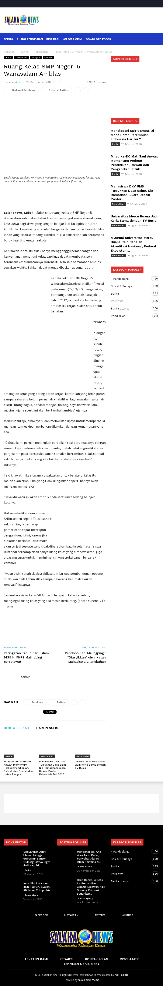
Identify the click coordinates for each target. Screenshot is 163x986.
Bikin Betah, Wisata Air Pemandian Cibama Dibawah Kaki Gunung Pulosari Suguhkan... (91, 886)
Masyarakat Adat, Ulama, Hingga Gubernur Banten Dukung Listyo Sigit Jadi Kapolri (36, 858)
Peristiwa (131, 301)
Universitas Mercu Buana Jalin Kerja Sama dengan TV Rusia (90, 764)
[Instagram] (139, 3)
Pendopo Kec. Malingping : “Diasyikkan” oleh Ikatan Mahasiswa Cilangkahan (85, 657)
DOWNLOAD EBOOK (98, 39)
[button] (153, 39)
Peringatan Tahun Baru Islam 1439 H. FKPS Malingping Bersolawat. (26, 657)
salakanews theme (88, 980)
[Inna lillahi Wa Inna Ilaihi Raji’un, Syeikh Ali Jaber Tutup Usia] (12, 888)
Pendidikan (21, 57)
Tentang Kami (36, 959)
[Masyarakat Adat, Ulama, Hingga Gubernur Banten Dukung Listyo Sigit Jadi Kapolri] (12, 856)
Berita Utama (131, 308)
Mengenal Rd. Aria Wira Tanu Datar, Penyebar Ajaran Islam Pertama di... (89, 857)
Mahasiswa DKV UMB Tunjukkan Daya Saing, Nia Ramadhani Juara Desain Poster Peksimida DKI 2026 (53, 768)
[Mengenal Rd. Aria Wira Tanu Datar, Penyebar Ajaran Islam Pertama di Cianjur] (65, 856)
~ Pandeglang (131, 278)
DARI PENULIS (47, 728)
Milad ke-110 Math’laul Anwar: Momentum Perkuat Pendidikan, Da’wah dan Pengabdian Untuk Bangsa (19, 768)
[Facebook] (131, 3)
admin (17, 82)
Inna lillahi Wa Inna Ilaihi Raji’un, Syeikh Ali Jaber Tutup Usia (36, 887)
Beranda (9, 51)
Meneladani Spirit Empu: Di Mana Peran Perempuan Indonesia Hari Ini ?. (132, 135)
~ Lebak (48, 57)
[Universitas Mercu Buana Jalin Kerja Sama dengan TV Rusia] (90, 747)
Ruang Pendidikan (30, 39)
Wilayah (36, 57)
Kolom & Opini (72, 39)
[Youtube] (155, 3)
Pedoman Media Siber (81, 964)
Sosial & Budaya (131, 286)
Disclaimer (129, 959)
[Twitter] (147, 3)
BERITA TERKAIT (17, 728)
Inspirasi (52, 39)
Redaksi (66, 959)
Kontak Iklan (96, 959)
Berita (8, 39)
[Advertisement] (101, 17)
